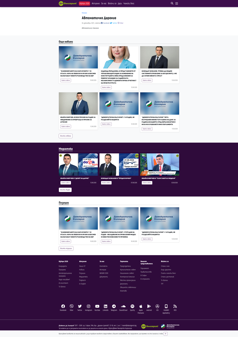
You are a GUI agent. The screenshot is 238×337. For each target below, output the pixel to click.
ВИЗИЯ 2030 (104, 273)
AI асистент (63, 283)
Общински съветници (128, 287)
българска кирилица (124, 328)
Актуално (96, 3)
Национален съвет (127, 273)
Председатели (125, 266)
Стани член (165, 266)
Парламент (145, 268)
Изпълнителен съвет (128, 270)
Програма (62, 270)
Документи (104, 277)
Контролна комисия (127, 277)
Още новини (66, 42)
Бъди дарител (166, 270)
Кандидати (63, 266)
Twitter (114, 23)
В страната (145, 279)
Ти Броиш (62, 286)
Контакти (103, 266)
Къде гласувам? (64, 279)
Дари (120, 3)
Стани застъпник (167, 277)
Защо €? (82, 266)
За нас (103, 3)
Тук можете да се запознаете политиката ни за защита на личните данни (83, 328)
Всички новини (65, 136)
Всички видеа (65, 190)
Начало (84, 13)
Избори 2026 (84, 3)
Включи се (112, 3)
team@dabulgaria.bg (129, 325)
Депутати (124, 284)
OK (165, 334)
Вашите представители (147, 262)
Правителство (146, 272)
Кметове (123, 291)
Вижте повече (66, 80)
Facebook (106, 23)
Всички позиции (66, 248)
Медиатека (66, 149)
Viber (121, 23)
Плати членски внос (168, 273)
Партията (124, 261)
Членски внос (128, 3)
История (103, 270)
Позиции (64, 203)
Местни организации (128, 280)
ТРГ (162, 284)
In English (82, 284)
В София (143, 275)
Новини (81, 270)
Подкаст (82, 280)
